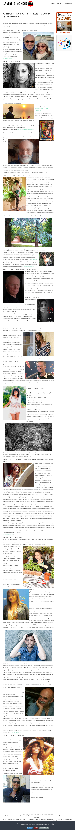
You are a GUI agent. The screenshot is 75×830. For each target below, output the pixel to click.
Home (52, 3)
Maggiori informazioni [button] (44, 827)
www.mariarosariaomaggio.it (11, 575)
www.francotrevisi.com (16, 732)
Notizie (59, 3)
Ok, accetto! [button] (29, 827)
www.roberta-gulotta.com (8, 534)
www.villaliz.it (34, 259)
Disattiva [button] (36, 827)
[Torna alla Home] (18, 4)
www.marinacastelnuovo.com (28, 266)
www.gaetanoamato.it (7, 58)
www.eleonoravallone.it (8, 765)
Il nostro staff (68, 3)
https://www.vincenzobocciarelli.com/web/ (25, 129)
